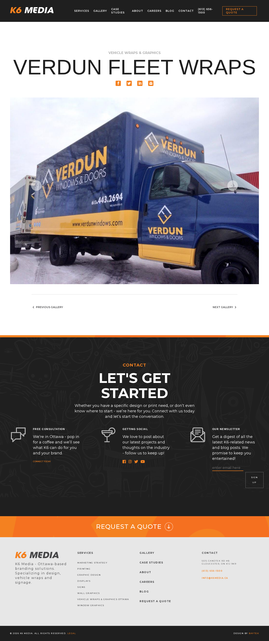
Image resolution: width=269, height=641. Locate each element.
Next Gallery (223, 307)
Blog (170, 10)
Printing (83, 568)
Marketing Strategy (92, 562)
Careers (154, 10)
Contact (186, 10)
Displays (83, 581)
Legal (71, 633)
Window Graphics (90, 605)
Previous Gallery (49, 307)
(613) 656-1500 (212, 571)
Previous (36, 185)
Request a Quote (235, 11)
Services (81, 10)
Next (232, 185)
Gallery (100, 10)
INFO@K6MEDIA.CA (215, 578)
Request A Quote (155, 601)
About (137, 10)
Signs (81, 587)
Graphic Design (89, 575)
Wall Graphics (88, 593)
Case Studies (118, 11)
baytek (254, 633)
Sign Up (254, 480)
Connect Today (42, 461)
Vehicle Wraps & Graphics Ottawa (103, 599)
